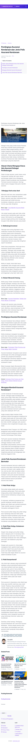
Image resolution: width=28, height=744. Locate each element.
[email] (20, 635)
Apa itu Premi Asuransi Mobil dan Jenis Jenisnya (20, 665)
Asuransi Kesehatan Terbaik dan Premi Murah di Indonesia (6, 665)
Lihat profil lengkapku (7, 718)
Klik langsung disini (19, 647)
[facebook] (5, 635)
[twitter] (8, 635)
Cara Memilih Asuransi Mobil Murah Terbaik (7, 682)
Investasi (18, 731)
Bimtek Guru (19, 729)
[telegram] (14, 635)
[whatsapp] (11, 635)
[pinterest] (17, 635)
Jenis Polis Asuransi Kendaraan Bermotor (12, 72)
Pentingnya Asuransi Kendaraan (10, 67)
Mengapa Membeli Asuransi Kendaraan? (12, 70)
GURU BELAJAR (16, 741)
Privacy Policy (5, 730)
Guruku (9, 715)
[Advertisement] (14, 25)
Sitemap (4, 732)
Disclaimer (5, 727)
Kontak (4, 725)
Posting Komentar (5, 699)
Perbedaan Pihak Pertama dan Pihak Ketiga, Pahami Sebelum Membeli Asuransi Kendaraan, (12, 380)
